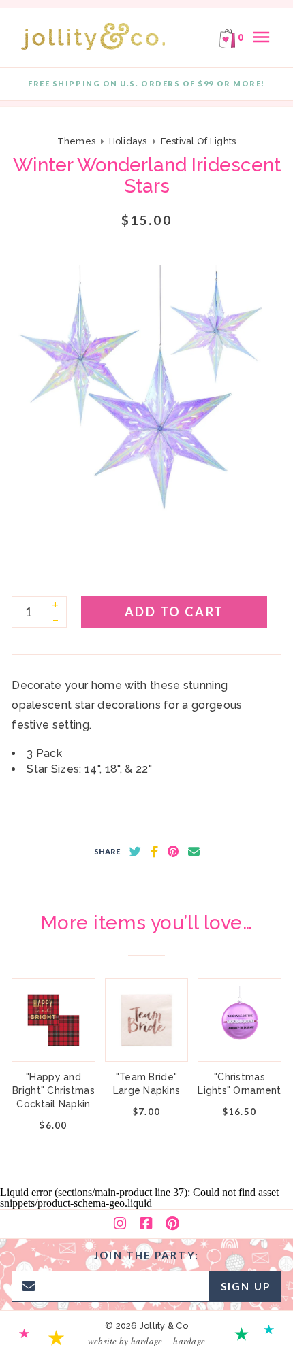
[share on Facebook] (154, 852)
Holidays (128, 141)
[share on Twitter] (135, 852)
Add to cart (174, 611)
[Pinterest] (172, 1223)
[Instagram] (120, 1223)
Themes (77, 141)
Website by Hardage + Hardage (146, 1341)
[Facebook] (146, 1223)
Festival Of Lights (198, 141)
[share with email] (194, 852)
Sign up (246, 1286)
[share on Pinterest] (173, 852)
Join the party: (146, 1255)
